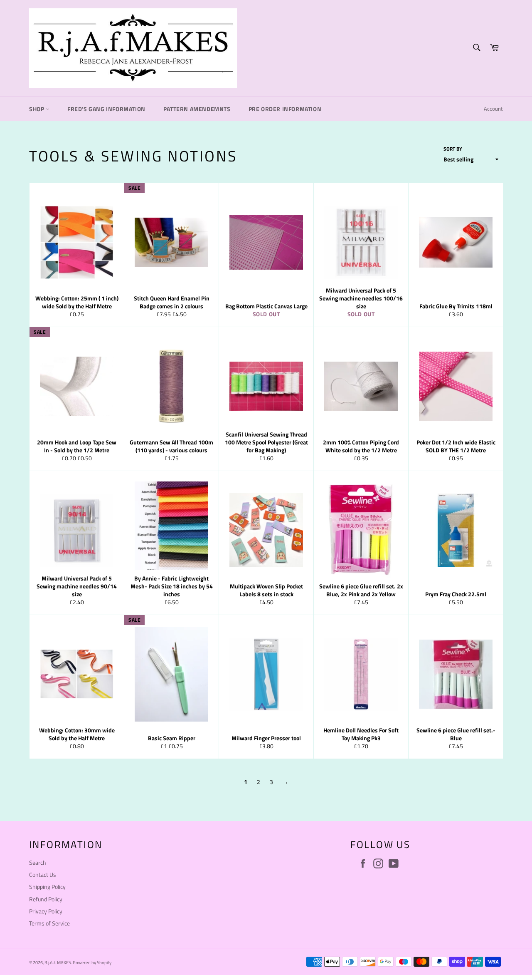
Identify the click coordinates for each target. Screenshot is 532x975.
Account (493, 108)
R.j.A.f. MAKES (57, 962)
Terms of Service (49, 923)
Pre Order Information (285, 108)
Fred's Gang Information (106, 108)
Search (37, 862)
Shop (37, 108)
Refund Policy (45, 899)
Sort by (452, 149)
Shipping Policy (47, 886)
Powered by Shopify (92, 962)
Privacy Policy (45, 911)
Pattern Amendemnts (197, 108)
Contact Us (42, 874)
